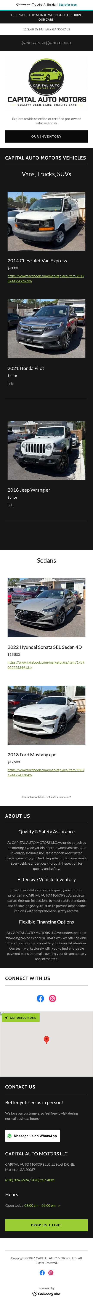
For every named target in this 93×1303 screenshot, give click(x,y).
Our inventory (46, 136)
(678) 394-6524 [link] (33, 43)
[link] (40, 999)
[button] (57, 1206)
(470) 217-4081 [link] (59, 43)
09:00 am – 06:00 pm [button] (40, 1205)
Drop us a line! (46, 1225)
